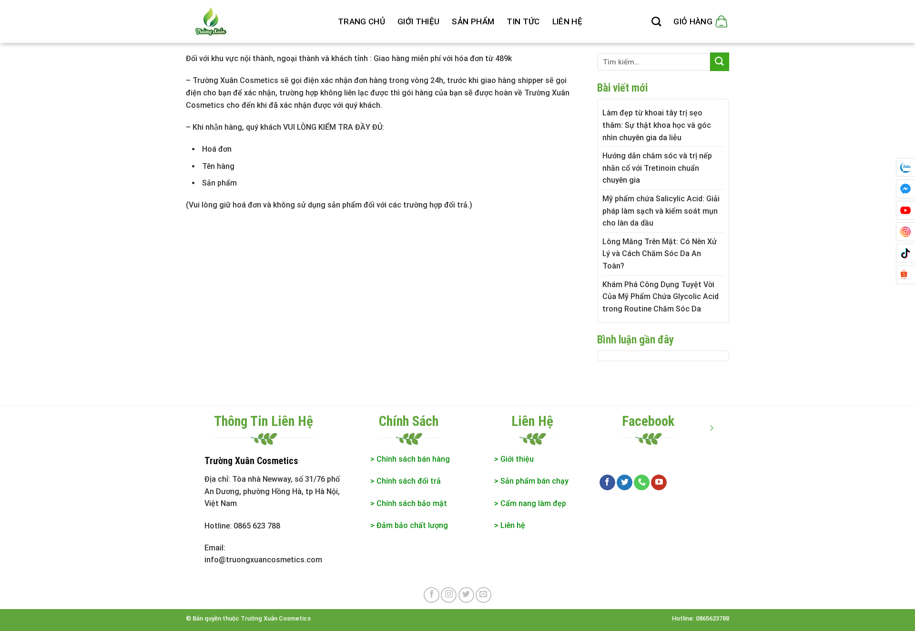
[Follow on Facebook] (607, 483)
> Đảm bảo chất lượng (410, 525)
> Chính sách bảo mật (408, 503)
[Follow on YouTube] (659, 483)
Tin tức (523, 21)
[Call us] (642, 483)
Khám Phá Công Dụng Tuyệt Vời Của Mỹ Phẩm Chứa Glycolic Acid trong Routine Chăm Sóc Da (660, 296)
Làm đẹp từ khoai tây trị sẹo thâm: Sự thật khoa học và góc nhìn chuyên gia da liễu (656, 125)
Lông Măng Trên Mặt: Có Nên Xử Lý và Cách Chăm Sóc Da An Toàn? (659, 253)
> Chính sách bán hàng (410, 459)
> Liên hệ (509, 525)
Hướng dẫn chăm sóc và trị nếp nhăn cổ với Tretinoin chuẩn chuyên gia (657, 168)
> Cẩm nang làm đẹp (530, 503)
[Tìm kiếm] (656, 21)
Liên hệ (567, 21)
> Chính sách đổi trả (405, 481)
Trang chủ (361, 21)
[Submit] (719, 61)
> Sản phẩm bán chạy (531, 481)
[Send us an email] (483, 595)
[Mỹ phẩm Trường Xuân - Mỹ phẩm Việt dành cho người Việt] (255, 21)
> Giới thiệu (514, 459)
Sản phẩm (473, 21)
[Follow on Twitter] (624, 483)
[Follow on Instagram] (449, 595)
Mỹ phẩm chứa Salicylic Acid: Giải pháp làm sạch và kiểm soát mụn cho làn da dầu (661, 211)
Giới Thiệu (418, 21)
